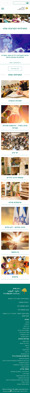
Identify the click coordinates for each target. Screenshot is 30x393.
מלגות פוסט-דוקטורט (23, 384)
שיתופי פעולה (25, 367)
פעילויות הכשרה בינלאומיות (21, 365)
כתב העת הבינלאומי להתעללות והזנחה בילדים (16, 360)
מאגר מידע (26, 373)
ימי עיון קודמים (25, 354)
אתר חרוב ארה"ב (24, 332)
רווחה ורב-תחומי (24, 343)
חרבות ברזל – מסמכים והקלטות (20, 371)
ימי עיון (27, 352)
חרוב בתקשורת (24, 334)
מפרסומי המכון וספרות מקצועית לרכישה (17, 380)
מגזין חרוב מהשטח (23, 378)
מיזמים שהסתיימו (24, 358)
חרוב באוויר (25, 341)
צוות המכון (26, 328)
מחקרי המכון (25, 382)
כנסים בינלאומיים (24, 362)
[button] (2, 49)
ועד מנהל (26, 326)
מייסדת (27, 324)
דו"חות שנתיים (25, 336)
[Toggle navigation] (2, 8)
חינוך (27, 347)
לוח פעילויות (15, 68)
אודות (27, 322)
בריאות (27, 345)
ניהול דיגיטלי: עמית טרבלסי (19, 391)
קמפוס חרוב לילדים (23, 330)
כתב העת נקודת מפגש (22, 376)
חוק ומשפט (25, 349)
